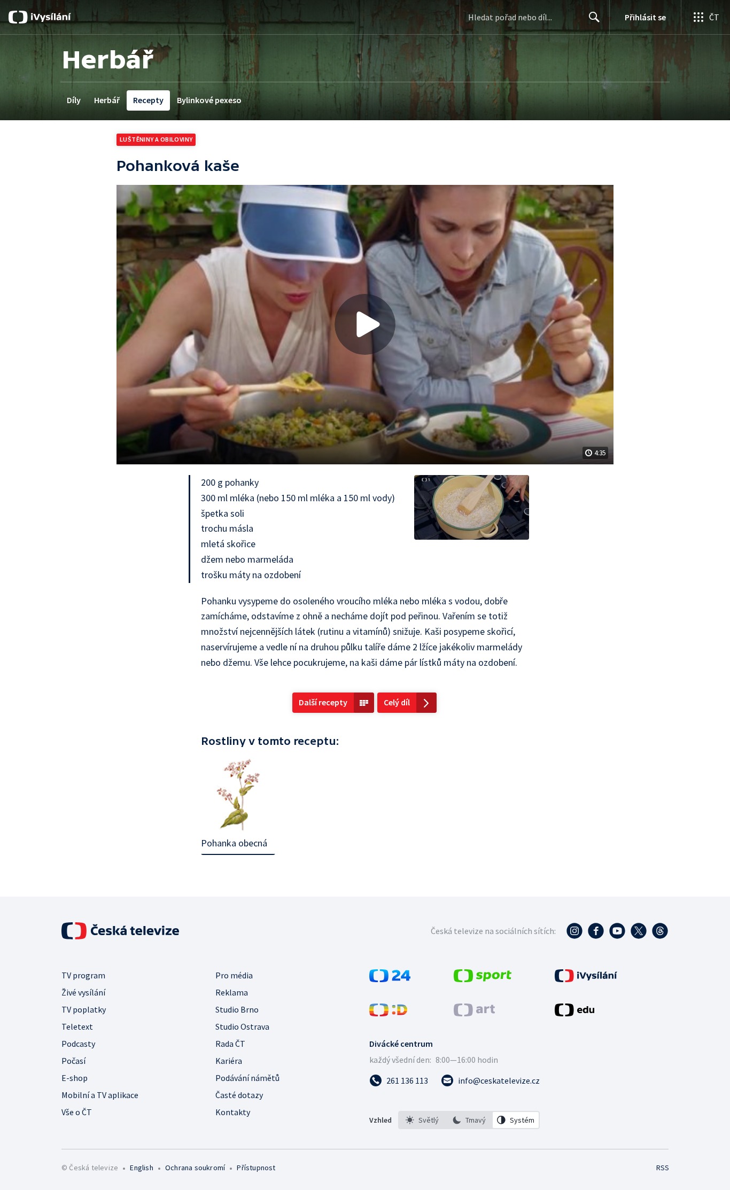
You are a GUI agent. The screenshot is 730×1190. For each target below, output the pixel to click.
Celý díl (397, 702)
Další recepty (323, 702)
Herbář (107, 100)
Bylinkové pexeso (209, 100)
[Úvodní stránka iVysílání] (49, 17)
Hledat (594, 17)
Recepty (148, 100)
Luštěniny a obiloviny (156, 139)
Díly (74, 100)
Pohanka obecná (234, 843)
